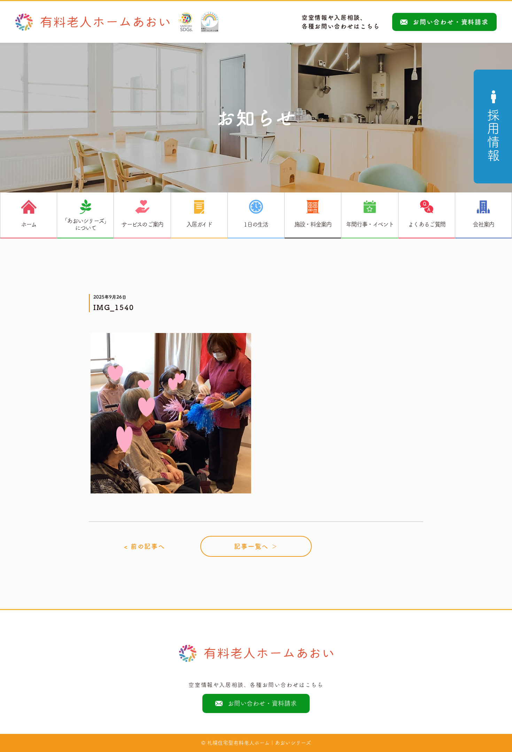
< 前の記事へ (144, 546)
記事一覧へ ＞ (256, 546)
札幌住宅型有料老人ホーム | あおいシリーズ (259, 742)
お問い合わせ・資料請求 (451, 22)
